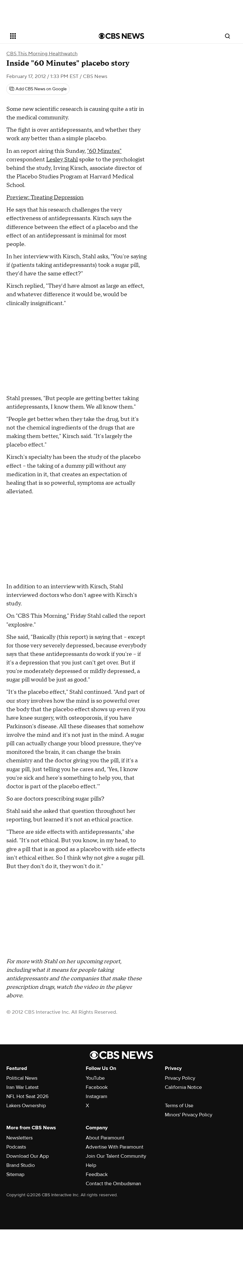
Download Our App (27, 1156)
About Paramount (105, 1137)
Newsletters (19, 1137)
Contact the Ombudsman (113, 1183)
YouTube (95, 1078)
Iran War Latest (22, 1087)
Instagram (96, 1096)
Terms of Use (179, 1105)
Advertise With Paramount (114, 1147)
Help (91, 1165)
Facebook (97, 1087)
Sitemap (15, 1174)
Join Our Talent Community (116, 1156)
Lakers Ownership (26, 1105)
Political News (21, 1078)
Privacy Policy (180, 1078)
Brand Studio (20, 1165)
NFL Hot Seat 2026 (27, 1096)
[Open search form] (227, 36)
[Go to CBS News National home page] (121, 36)
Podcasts (16, 1147)
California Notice (183, 1087)
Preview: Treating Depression (45, 197)
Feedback (97, 1174)
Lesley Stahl (62, 159)
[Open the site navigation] (47, 36)
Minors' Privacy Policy (188, 1114)
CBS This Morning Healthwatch (42, 53)
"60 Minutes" (104, 151)
